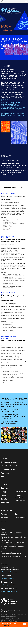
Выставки (4, 488)
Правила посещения (19, 496)
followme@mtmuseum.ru (10, 572)
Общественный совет (9, 466)
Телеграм (4, 514)
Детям (3, 495)
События (4, 484)
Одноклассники (20, 518)
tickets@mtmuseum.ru (9, 591)
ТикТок (3, 521)
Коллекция (5, 503)
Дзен (16, 514)
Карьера (4, 477)
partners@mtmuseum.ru (9, 585)
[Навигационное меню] (26, 1)
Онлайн (4, 499)
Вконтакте (4, 518)
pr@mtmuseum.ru (7, 578)
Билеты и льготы (21, 492)
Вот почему (5, 625)
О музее (4, 458)
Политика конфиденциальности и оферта (11, 610)
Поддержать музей (8, 469)
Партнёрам (5, 473)
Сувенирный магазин (9, 462)
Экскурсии (5, 492)
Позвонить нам (20, 501)
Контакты (4, 564)
